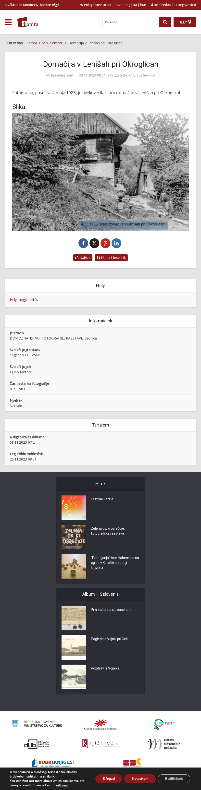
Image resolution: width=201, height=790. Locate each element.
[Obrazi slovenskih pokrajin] (164, 744)
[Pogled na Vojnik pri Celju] (74, 647)
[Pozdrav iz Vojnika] (74, 677)
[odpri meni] (8, 22)
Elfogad (109, 778)
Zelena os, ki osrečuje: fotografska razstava (108, 531)
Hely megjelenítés (24, 299)
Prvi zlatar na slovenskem (111, 610)
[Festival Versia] (74, 507)
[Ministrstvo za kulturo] (36, 724)
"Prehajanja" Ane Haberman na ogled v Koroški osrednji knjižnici (115, 563)
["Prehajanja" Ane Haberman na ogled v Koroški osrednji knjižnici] (74, 566)
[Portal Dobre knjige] (53, 763)
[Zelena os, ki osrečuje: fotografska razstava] (74, 537)
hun (143, 4)
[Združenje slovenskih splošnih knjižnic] (100, 744)
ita (135, 4)
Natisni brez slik (113, 257)
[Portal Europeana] (164, 724)
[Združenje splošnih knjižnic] (132, 763)
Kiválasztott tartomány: (32, 4)
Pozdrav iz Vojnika (105, 668)
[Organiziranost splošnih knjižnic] (100, 724)
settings (62, 785)
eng (127, 4)
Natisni (84, 257)
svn (118, 4)
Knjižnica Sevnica (141, 75)
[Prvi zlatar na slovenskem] (74, 618)
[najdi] (165, 22)
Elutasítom (139, 778)
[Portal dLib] (36, 744)
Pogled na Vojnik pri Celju (110, 639)
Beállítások (174, 778)
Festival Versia (102, 499)
